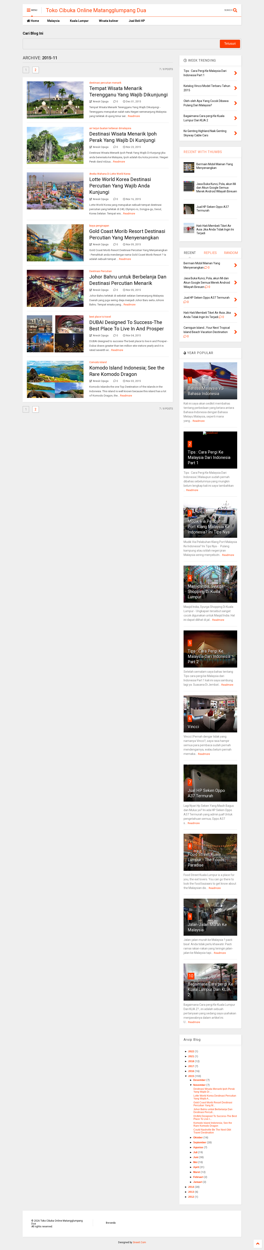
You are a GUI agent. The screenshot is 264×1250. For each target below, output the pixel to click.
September (200, 1142)
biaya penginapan (99, 225)
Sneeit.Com (139, 1242)
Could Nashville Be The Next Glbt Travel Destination (212, 1131)
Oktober (198, 1137)
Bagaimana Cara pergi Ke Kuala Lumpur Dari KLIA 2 (210, 989)
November (199, 1085)
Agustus (198, 1147)
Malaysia (53, 20)
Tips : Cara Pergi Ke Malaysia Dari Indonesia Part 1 (209, 457)
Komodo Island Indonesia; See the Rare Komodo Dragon (212, 1124)
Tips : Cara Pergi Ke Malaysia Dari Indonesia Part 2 (209, 656)
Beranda (111, 1222)
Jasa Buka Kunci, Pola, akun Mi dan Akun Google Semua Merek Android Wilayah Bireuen (216, 187)
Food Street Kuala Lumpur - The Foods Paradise (206, 860)
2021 (191, 1056)
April (196, 1167)
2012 (191, 1196)
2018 (191, 1061)
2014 (191, 1187)
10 (191, 975)
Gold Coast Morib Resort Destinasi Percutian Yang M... (212, 1104)
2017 (191, 1066)
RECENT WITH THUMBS (203, 152)
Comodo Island (98, 362)
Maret (197, 1172)
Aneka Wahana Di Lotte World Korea (109, 173)
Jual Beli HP (137, 20)
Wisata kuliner (108, 20)
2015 (191, 1076)
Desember (199, 1080)
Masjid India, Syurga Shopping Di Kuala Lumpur (205, 591)
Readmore (134, 116)
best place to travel (100, 316)
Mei (195, 1162)
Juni (196, 1157)
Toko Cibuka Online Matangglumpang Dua (96, 10)
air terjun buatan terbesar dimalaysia (110, 128)
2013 (191, 1191)
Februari (198, 1177)
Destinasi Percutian (100, 271)
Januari (198, 1182)
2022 (191, 1051)
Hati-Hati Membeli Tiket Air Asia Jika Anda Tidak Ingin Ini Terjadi (215, 229)
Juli (195, 1152)
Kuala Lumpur (79, 20)
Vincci (193, 726)
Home (34, 20)
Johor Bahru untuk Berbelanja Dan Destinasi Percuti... (212, 1111)
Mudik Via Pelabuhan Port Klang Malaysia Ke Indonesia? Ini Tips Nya (209, 526)
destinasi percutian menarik (105, 82)
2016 (191, 1071)
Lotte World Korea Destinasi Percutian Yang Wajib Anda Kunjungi (120, 186)
